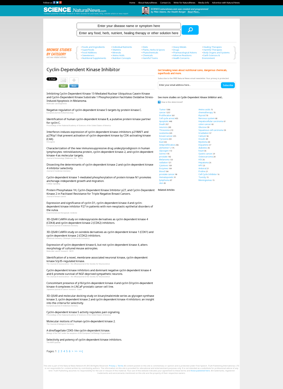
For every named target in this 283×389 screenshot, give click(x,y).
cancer (162, 112)
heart (201, 150)
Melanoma (164, 159)
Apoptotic (164, 121)
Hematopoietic (166, 177)
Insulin (201, 138)
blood (162, 171)
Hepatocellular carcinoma (210, 121)
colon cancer (204, 124)
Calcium (202, 135)
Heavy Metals (179, 46)
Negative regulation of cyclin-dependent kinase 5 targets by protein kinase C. (94, 110)
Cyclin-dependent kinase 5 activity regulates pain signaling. (83, 312)
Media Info (203, 2)
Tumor (162, 109)
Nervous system (206, 118)
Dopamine (203, 144)
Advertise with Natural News (226, 2)
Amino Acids (118, 55)
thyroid (202, 115)
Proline (202, 171)
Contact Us (165, 2)
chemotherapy (205, 112)
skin (161, 183)
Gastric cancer (205, 153)
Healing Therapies (212, 46)
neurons (163, 127)
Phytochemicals (150, 52)
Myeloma (203, 141)
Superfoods (88, 49)
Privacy (112, 365)
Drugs (176, 49)
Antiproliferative (167, 144)
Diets (145, 46)
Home (132, 2)
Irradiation (203, 133)
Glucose (202, 127)
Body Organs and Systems (216, 52)
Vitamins (117, 49)
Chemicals (148, 55)
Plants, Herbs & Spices (154, 49)
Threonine (164, 130)
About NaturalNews (147, 2)
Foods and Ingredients (93, 46)
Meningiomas (205, 180)
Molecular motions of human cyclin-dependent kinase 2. (81, 321)
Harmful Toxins (150, 58)
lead (161, 141)
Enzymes (163, 168)
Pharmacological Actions (185, 52)
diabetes (202, 147)
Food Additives (89, 52)
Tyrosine (163, 138)
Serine (162, 153)
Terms (120, 365)
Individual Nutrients (122, 46)
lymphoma (164, 180)
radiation (163, 162)
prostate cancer (167, 174)
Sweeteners (88, 55)
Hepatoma (203, 162)
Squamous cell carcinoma (210, 130)
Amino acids (204, 109)
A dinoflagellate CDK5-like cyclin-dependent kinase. (78, 330)
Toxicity (202, 177)
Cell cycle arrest (167, 118)
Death (162, 124)
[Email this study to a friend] (63, 78)
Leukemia (164, 133)
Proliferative (165, 115)
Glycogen (164, 150)
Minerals (117, 52)
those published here (200, 370)
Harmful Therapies (212, 49)
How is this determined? (172, 102)
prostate (163, 156)
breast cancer (166, 135)
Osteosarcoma (205, 156)
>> (76, 351)
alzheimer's (165, 147)
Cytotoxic (163, 165)
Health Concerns (181, 58)
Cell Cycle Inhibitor (207, 174)
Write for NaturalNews (184, 2)
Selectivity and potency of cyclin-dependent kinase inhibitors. (84, 339)
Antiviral (202, 168)
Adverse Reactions (182, 55)
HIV (200, 159)
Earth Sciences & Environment (211, 57)
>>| (81, 351)
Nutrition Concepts (122, 58)
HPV (200, 165)
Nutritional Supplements (94, 58)
